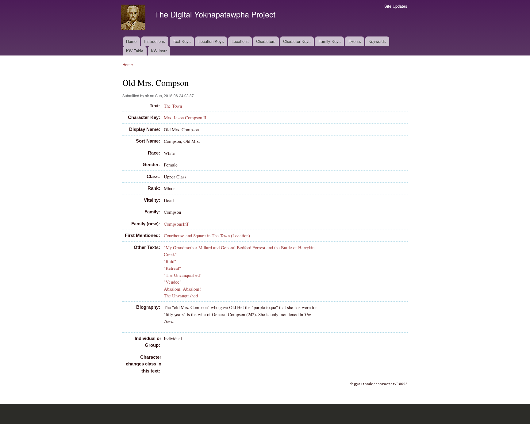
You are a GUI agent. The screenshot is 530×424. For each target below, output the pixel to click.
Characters (265, 41)
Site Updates (395, 6)
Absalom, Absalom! (182, 289)
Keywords (377, 41)
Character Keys (297, 41)
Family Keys (329, 41)
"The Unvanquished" (183, 275)
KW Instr (159, 51)
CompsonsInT (176, 224)
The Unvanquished (181, 295)
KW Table (134, 51)
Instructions (154, 41)
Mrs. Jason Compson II (185, 117)
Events (354, 41)
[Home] (134, 18)
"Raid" (170, 261)
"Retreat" (172, 268)
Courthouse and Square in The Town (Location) (207, 235)
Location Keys (211, 41)
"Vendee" (172, 282)
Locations (240, 41)
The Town (173, 106)
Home (131, 41)
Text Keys (182, 41)
